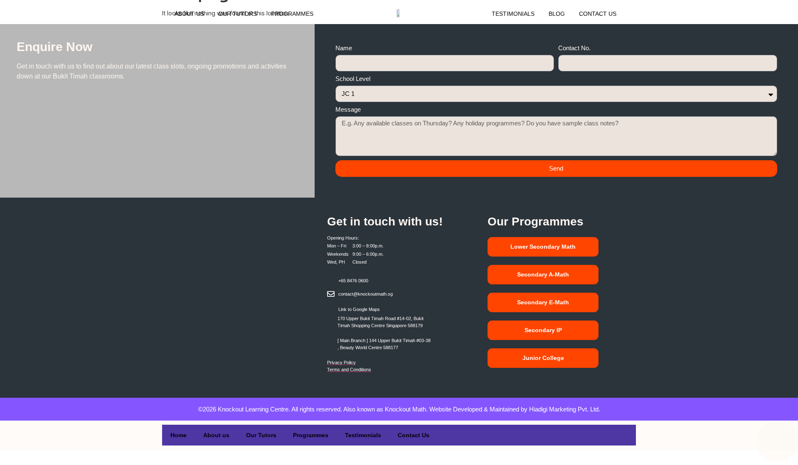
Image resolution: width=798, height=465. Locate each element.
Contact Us (597, 13)
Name (343, 48)
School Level (352, 79)
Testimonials (363, 435)
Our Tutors (237, 13)
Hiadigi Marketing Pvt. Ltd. (564, 409)
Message (348, 109)
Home (178, 435)
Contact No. (574, 48)
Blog (557, 13)
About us (189, 13)
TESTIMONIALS (513, 13)
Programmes (292, 13)
